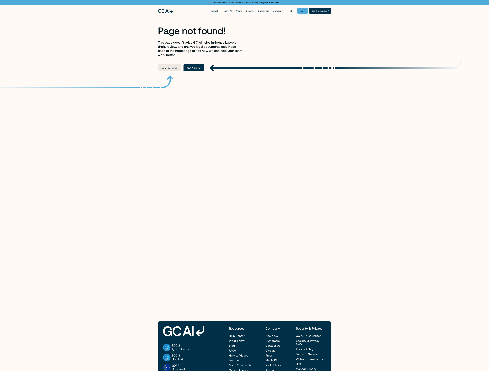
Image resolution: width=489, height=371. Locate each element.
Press (269, 355)
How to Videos (238, 355)
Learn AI (228, 11)
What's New (236, 340)
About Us (272, 335)
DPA (298, 364)
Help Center (236, 335)
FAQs (232, 350)
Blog (232, 345)
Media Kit (272, 360)
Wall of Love (273, 365)
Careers (271, 350)
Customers (263, 11)
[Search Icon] (290, 10)
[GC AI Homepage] (165, 11)
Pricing (238, 11)
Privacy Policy (304, 349)
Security (250, 11)
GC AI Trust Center (308, 335)
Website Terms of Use (310, 359)
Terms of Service (307, 354)
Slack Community (240, 365)
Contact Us (273, 345)
